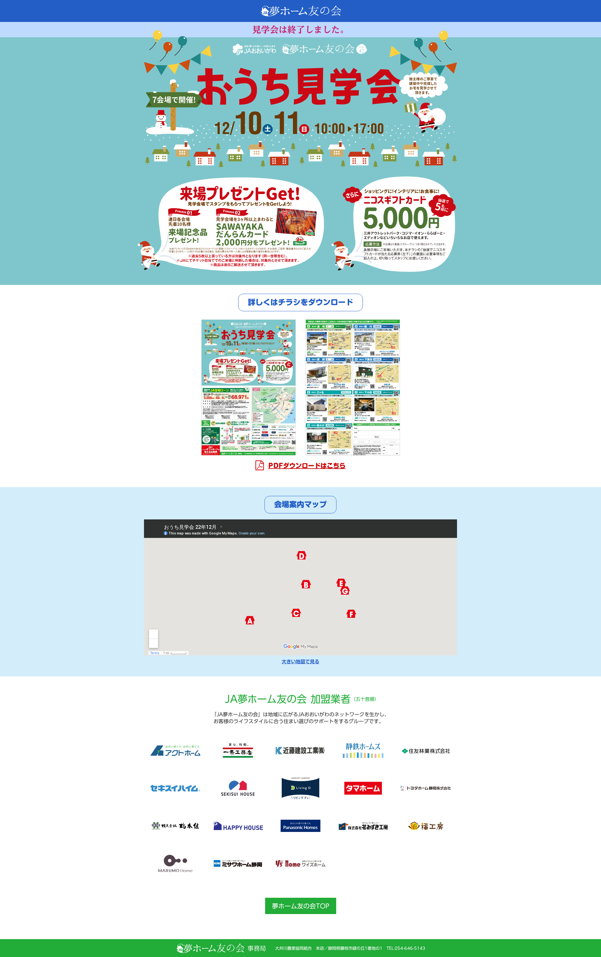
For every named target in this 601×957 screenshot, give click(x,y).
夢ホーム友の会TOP (300, 906)
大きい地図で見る (300, 661)
